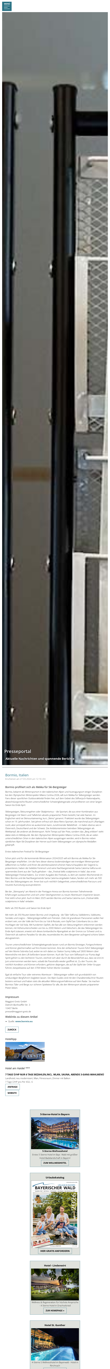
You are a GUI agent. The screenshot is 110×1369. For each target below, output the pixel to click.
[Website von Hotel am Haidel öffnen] (25, 1061)
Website (12, 1092)
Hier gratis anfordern (55, 1251)
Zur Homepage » (55, 1310)
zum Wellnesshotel (54, 1162)
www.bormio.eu (24, 1021)
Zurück (12, 1029)
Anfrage (12, 1086)
